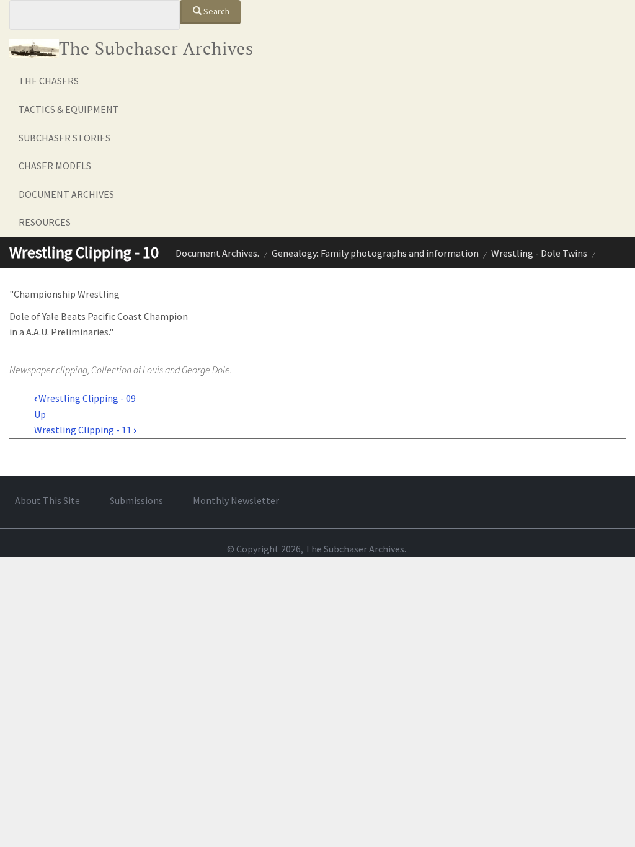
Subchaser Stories (64, 137)
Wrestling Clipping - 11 (85, 429)
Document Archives (66, 194)
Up (40, 414)
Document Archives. (217, 253)
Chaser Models (55, 165)
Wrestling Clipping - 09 (85, 398)
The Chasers (49, 80)
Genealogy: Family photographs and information (375, 253)
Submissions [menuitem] (136, 500)
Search (215, 11)
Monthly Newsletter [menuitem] (236, 500)
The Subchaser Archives (156, 48)
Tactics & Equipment (69, 109)
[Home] (34, 48)
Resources (45, 222)
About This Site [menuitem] (47, 500)
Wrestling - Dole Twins (539, 253)
